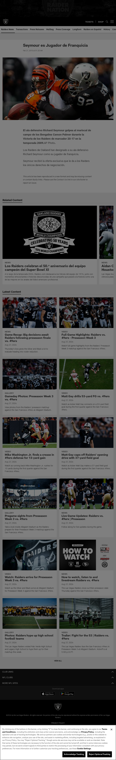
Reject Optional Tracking (99, 754)
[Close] (111, 729)
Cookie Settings (84, 748)
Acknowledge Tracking (74, 754)
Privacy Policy (87, 732)
